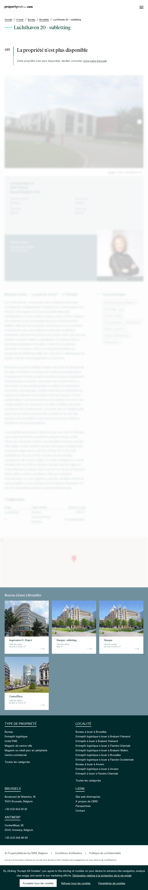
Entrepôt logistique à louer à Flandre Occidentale (105, 759)
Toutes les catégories (17, 762)
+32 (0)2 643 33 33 (16, 809)
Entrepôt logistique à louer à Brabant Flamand (103, 736)
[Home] (19, 7)
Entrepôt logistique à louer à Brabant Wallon (102, 750)
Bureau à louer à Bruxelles (91, 732)
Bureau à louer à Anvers (90, 764)
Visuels (111, 172)
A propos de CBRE (87, 801)
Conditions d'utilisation (68, 853)
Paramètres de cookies (111, 883)
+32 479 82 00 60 (19, 250)
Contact (80, 810)
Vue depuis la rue (133, 172)
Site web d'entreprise (88, 796)
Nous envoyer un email (22, 246)
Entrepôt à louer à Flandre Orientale (97, 773)
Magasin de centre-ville (18, 745)
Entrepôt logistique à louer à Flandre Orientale (103, 745)
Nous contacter (120, 278)
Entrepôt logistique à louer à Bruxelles (98, 755)
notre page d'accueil (95, 61)
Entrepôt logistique (16, 736)
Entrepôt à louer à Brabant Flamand (97, 741)
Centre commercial (16, 755)
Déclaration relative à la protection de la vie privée (101, 875)
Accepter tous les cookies (38, 883)
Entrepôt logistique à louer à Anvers (97, 769)
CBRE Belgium (39, 853)
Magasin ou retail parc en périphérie (26, 750)
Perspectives (83, 806)
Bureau (9, 732)
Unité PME (11, 741)
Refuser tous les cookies (76, 883)
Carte (119, 172)
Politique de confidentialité (105, 853)
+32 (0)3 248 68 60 (16, 837)
